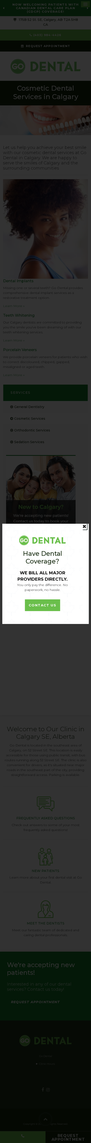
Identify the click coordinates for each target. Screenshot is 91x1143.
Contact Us (42, 605)
